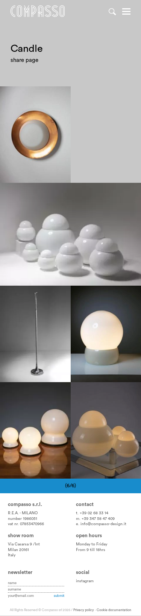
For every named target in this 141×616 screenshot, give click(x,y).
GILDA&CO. (42, 302)
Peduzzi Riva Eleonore (33, 294)
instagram (85, 581)
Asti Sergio (19, 191)
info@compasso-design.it (103, 524)
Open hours (89, 535)
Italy (11, 555)
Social (82, 572)
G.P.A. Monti (113, 294)
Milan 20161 (18, 550)
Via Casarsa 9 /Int (24, 544)
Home (37, 11)
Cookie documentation (114, 610)
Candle (14, 95)
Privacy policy (83, 610)
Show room (21, 535)
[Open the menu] (126, 12)
